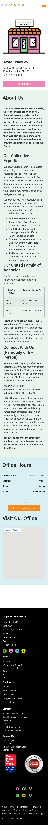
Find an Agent (9, 740)
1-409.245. (7, 645)
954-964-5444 (18, 386)
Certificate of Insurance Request (16, 813)
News (5, 674)
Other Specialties (10, 730)
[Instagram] (11, 651)
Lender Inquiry (38, 813)
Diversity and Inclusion (13, 665)
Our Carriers (33, 810)
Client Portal (8, 750)
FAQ (4, 677)
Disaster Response (11, 702)
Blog (5, 671)
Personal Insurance (11, 713)
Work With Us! (9, 694)
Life (4, 724)
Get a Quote (8, 743)
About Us (7, 661)
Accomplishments (11, 668)
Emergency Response (12, 698)
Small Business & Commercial (16, 717)
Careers (15, 807)
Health (5, 720)
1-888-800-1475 (10, 637)
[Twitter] (17, 651)
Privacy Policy (20, 810)
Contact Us (25, 807)
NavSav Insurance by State (15, 747)
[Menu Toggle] (44, 5)
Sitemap (6, 807)
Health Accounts (10, 727)
